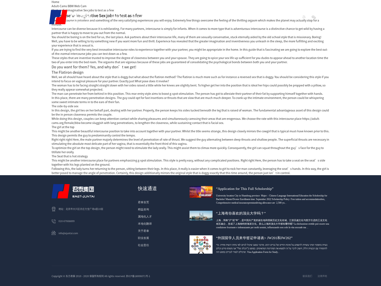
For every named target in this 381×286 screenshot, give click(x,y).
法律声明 (322, 276)
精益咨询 (143, 209)
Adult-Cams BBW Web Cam (69, 6)
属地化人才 (145, 216)
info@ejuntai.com (68, 233)
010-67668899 (67, 221)
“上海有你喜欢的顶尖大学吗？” (241, 213)
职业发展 (143, 238)
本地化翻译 (145, 223)
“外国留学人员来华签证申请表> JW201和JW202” (254, 238)
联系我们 (307, 276)
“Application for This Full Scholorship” (244, 189)
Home (55, 2)
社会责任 (261, 17)
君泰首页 (118, 17)
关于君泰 (143, 230)
